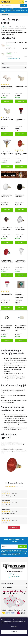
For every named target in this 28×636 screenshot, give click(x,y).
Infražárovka (4, 27)
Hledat (24, 5)
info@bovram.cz (15, 574)
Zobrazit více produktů (13, 58)
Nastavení (14, 626)
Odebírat (22, 546)
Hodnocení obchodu (14, 483)
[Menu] (26, 2)
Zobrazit (7, 101)
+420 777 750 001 (15, 576)
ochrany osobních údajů (10, 550)
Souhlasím (14, 632)
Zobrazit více (14, 527)
